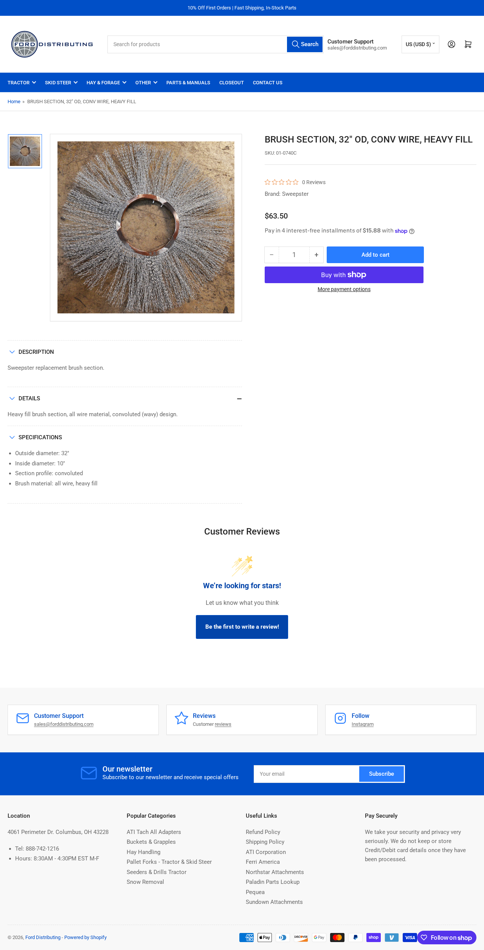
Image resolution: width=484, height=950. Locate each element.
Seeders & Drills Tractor (156, 872)
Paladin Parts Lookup (272, 882)
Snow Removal (145, 882)
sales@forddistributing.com (63, 724)
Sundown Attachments (274, 902)
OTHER (143, 82)
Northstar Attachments (275, 872)
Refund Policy (263, 832)
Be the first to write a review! (242, 626)
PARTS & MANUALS (188, 82)
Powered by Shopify (85, 937)
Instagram (363, 724)
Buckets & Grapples (151, 841)
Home (14, 101)
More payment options (344, 289)
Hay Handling (143, 852)
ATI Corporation (266, 852)
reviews (223, 724)
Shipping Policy (265, 841)
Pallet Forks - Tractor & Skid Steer (169, 862)
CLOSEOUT (231, 82)
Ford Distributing (42, 937)
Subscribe (381, 773)
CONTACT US (267, 82)
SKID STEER (58, 82)
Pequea (255, 892)
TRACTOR (18, 82)
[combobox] (215, 44)
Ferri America (263, 862)
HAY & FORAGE (103, 82)
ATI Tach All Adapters (154, 832)
